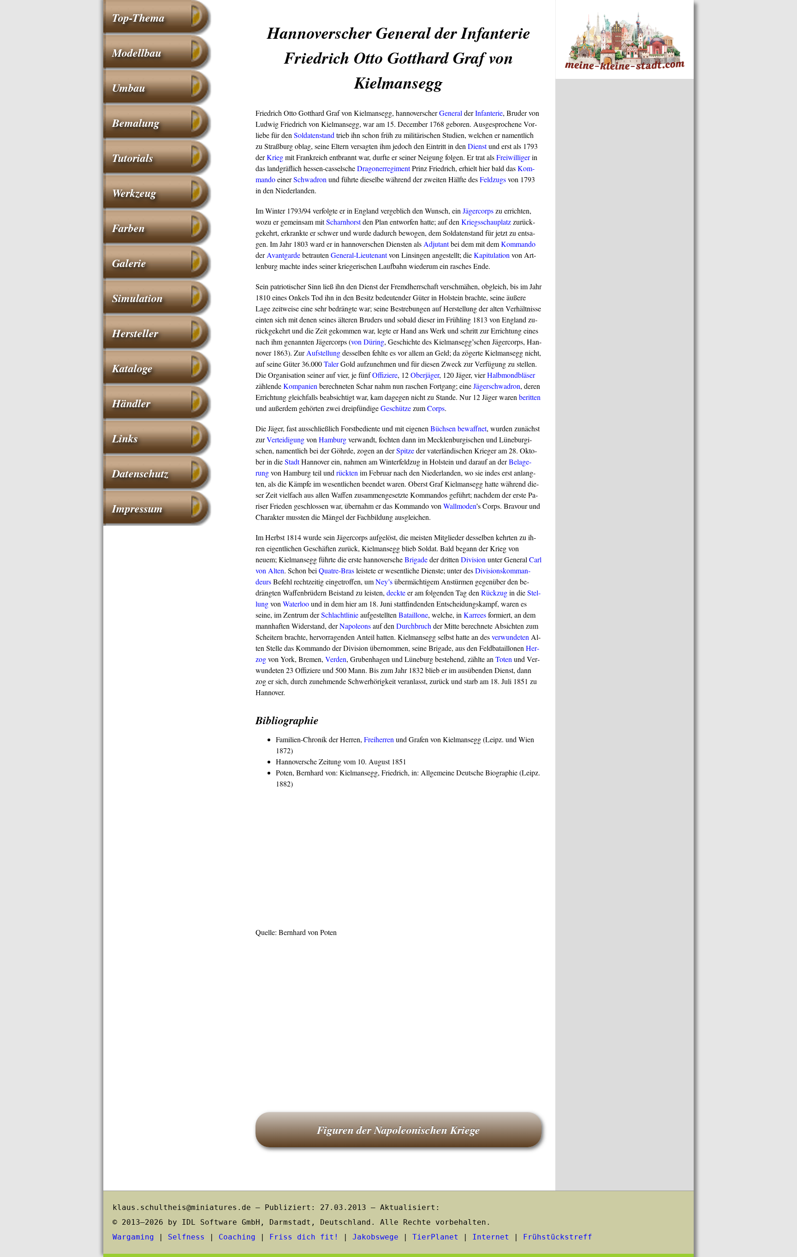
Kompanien (300, 386)
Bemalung (136, 123)
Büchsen (443, 428)
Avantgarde (283, 255)
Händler (131, 403)
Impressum (137, 508)
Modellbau (136, 52)
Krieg (275, 157)
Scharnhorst (343, 221)
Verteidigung (285, 439)
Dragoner (371, 168)
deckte (396, 592)
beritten (530, 397)
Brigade (416, 559)
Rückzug (494, 592)
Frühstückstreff (557, 1237)
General (450, 113)
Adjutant (436, 244)
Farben (128, 228)
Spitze (405, 450)
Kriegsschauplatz (486, 221)
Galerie (129, 263)
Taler (331, 364)
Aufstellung (323, 352)
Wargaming (133, 1237)
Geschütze (396, 408)
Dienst (477, 146)
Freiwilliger (513, 157)
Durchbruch (413, 626)
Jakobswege (375, 1237)
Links (125, 438)
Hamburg (332, 439)
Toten (503, 659)
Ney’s (384, 581)
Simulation (137, 298)
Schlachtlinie (339, 615)
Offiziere (385, 375)
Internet (490, 1237)
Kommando (518, 244)
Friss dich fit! (304, 1237)
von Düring (367, 341)
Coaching (237, 1237)
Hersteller (135, 333)
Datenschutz (140, 473)
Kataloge (132, 368)
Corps (436, 408)
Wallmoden (459, 506)
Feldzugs (493, 179)
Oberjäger (424, 375)
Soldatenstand (314, 135)
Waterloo (296, 603)
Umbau (128, 87)
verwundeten (510, 637)
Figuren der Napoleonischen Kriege (398, 1130)
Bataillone (413, 615)
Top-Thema (138, 17)
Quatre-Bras (336, 570)
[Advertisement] (398, 858)
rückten (347, 472)
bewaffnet (472, 428)
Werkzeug (134, 193)
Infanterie (489, 113)
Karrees (475, 615)
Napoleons (355, 626)
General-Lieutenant (359, 255)
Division (473, 559)
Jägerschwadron (496, 386)
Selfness (186, 1237)
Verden (335, 659)
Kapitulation (492, 255)
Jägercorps (478, 210)
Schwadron (310, 179)
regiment (397, 168)
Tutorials (132, 158)
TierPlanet (435, 1237)
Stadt (292, 461)
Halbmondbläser (511, 375)
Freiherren (379, 739)
